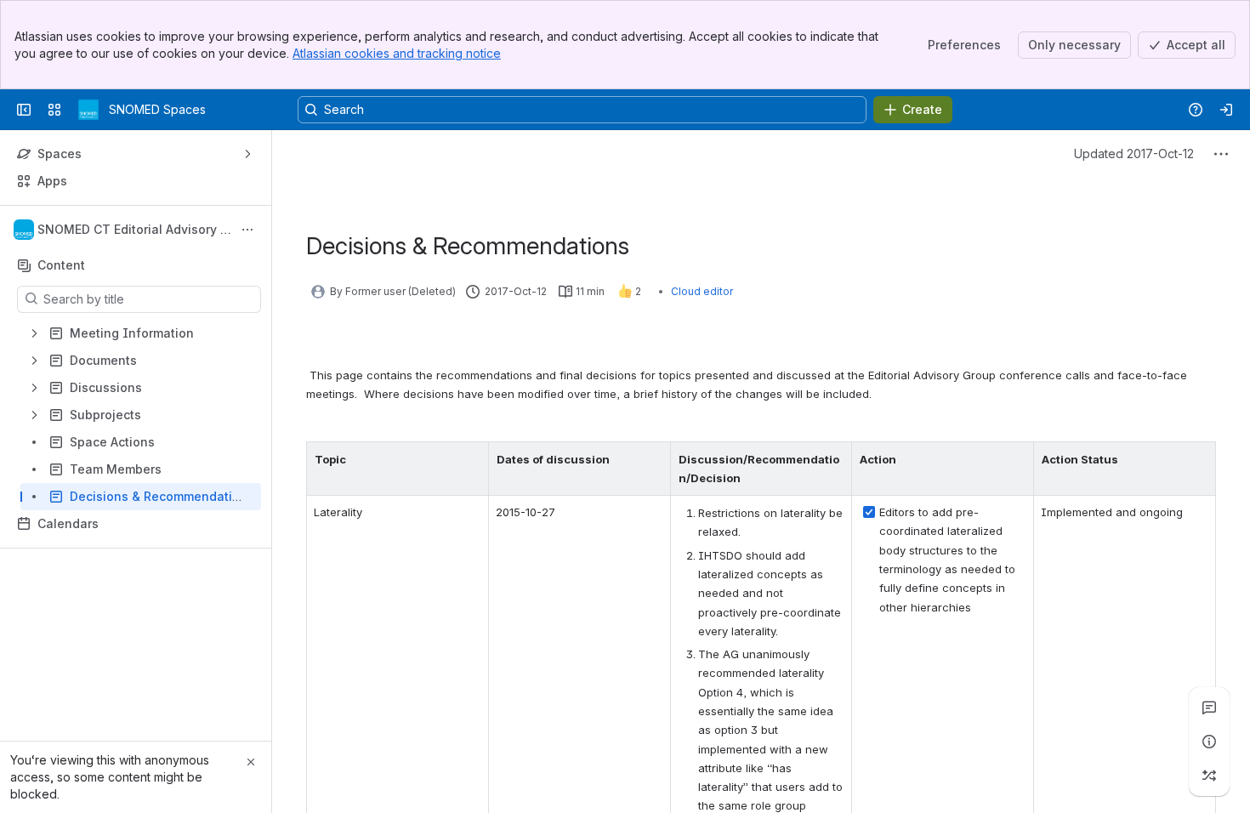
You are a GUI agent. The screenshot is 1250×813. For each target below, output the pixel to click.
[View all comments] (1209, 707)
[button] (471, 459)
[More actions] (247, 229)
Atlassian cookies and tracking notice (397, 53)
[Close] (251, 762)
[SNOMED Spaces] (88, 109)
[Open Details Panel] (1209, 741)
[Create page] (1209, 775)
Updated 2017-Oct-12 (1134, 153)
